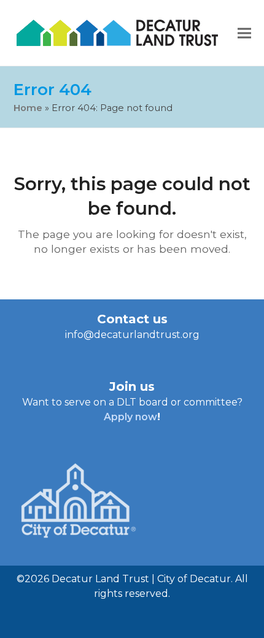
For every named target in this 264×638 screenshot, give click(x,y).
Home (28, 107)
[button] (244, 33)
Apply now (130, 417)
